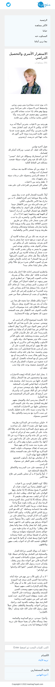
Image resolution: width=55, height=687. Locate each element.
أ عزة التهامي (42, 675)
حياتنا (45, 30)
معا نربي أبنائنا (41, 41)
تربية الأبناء (43, 660)
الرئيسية (43, 20)
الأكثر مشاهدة (41, 25)
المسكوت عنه (41, 36)
